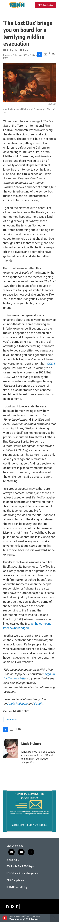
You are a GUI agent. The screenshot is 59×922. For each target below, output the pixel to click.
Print (52, 53)
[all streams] (54, 918)
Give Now (47, 4)
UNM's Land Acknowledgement (23, 873)
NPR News (12, 719)
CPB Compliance (15, 880)
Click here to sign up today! (29, 825)
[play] (5, 918)
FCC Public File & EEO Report (21, 866)
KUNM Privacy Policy (17, 887)
